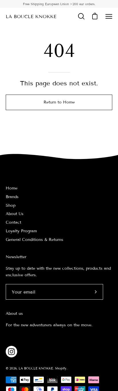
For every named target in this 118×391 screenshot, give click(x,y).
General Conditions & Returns (34, 239)
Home (11, 188)
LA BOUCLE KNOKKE (31, 16)
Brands (12, 196)
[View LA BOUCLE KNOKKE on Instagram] (11, 351)
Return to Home (59, 102)
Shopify (60, 368)
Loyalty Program (21, 231)
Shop (10, 205)
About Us (14, 213)
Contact (13, 222)
